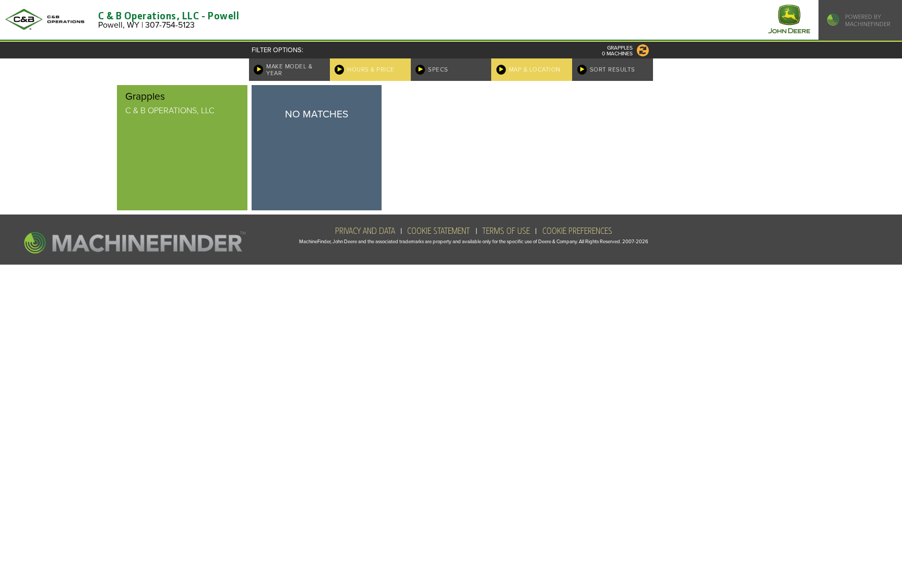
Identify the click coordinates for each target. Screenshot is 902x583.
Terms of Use (506, 231)
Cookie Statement (438, 231)
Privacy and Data (365, 231)
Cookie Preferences (577, 231)
